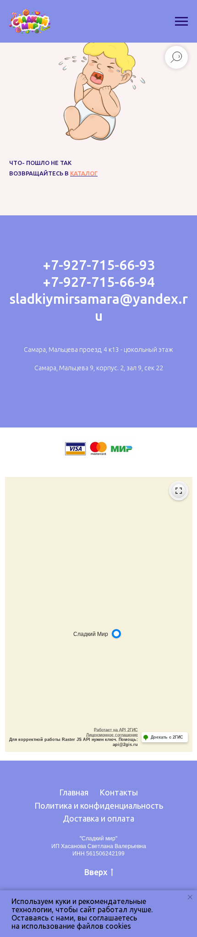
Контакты (118, 792)
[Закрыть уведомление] (190, 897)
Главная (73, 792)
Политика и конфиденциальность (98, 805)
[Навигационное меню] (181, 21)
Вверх (96, 872)
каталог (84, 173)
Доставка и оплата (98, 818)
